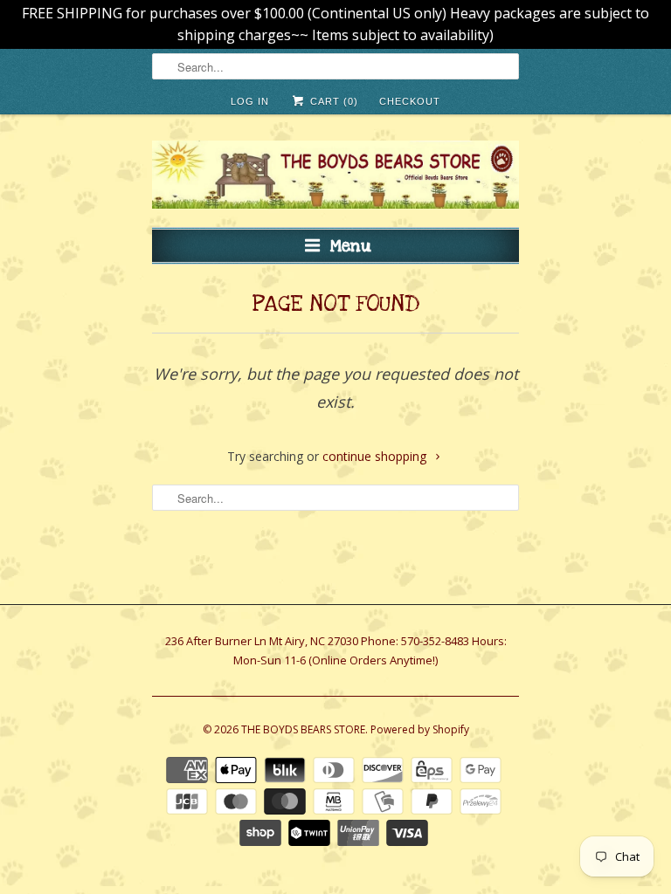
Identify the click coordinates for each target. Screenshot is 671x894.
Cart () (332, 101)
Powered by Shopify (419, 729)
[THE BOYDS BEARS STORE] (335, 177)
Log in (250, 101)
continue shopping (376, 456)
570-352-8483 (435, 641)
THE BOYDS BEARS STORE (303, 729)
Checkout (409, 101)
